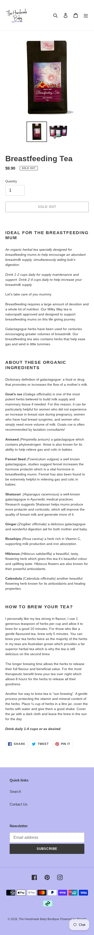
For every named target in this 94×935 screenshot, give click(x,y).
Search (15, 791)
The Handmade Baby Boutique (39, 919)
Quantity (11, 181)
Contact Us (18, 804)
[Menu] (86, 15)
